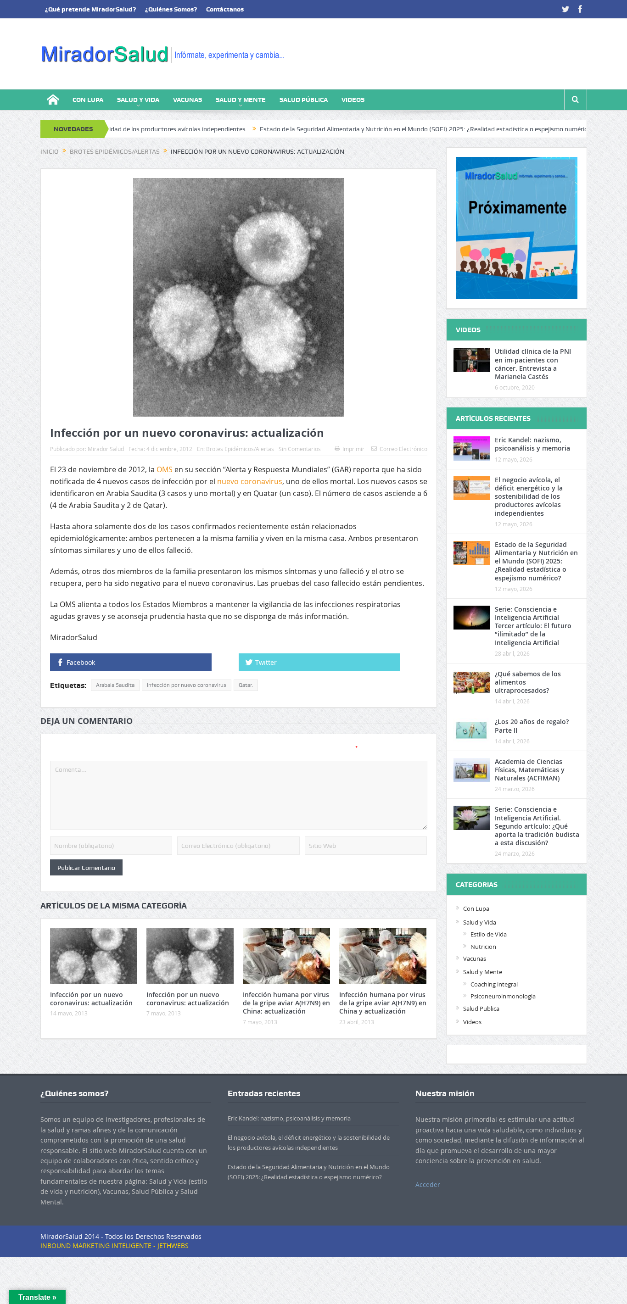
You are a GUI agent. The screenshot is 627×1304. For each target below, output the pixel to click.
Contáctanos (225, 9)
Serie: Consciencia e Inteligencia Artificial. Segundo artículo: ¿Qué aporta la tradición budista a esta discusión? (537, 826)
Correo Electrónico (403, 448)
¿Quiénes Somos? (171, 9)
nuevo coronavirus (249, 481)
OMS (165, 469)
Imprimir (353, 448)
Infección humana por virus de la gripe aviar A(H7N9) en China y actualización (382, 1002)
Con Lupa (88, 99)
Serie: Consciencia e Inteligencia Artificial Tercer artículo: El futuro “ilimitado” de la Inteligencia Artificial (533, 626)
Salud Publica (481, 1008)
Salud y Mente (241, 99)
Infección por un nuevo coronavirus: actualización (91, 998)
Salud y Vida (138, 99)
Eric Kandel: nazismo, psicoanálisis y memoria (532, 443)
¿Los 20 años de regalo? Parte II (532, 725)
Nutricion (483, 946)
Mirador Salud (106, 448)
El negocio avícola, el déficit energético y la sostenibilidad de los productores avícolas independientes (529, 496)
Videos (352, 99)
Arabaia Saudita (115, 685)
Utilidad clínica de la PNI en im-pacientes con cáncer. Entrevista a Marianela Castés (533, 364)
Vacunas (187, 99)
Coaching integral (494, 984)
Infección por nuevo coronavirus (186, 685)
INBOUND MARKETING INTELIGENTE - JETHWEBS (114, 1245)
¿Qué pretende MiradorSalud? (90, 9)
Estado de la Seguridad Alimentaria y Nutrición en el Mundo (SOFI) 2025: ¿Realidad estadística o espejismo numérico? (378, 129)
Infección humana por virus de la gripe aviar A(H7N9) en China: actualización (286, 1002)
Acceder (427, 1184)
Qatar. (246, 685)
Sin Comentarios (300, 448)
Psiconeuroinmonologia (503, 996)
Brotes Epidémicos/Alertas (240, 448)
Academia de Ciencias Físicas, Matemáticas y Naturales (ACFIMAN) (530, 769)
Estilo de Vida (488, 934)
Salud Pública (304, 99)
